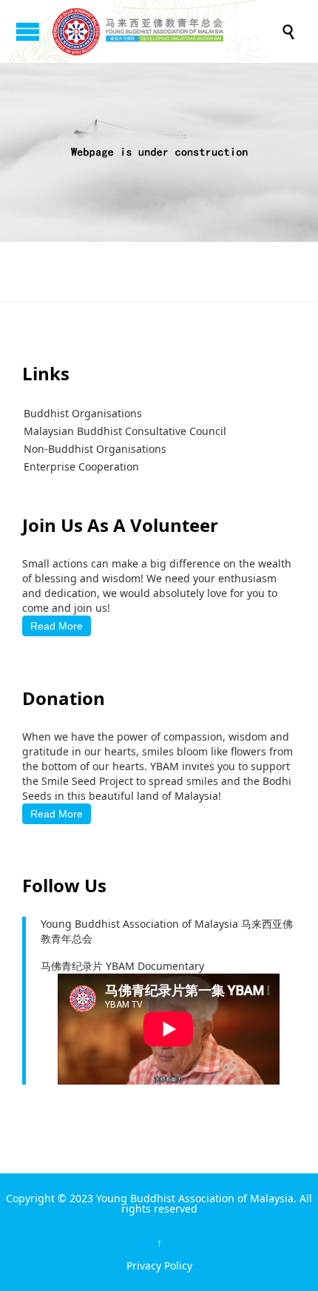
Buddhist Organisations (83, 413)
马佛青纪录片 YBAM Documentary (122, 966)
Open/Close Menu (27, 31)
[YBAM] (166, 31)
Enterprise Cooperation (81, 466)
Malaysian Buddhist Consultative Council (125, 431)
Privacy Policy (159, 1265)
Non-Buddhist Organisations (95, 449)
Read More (56, 626)
